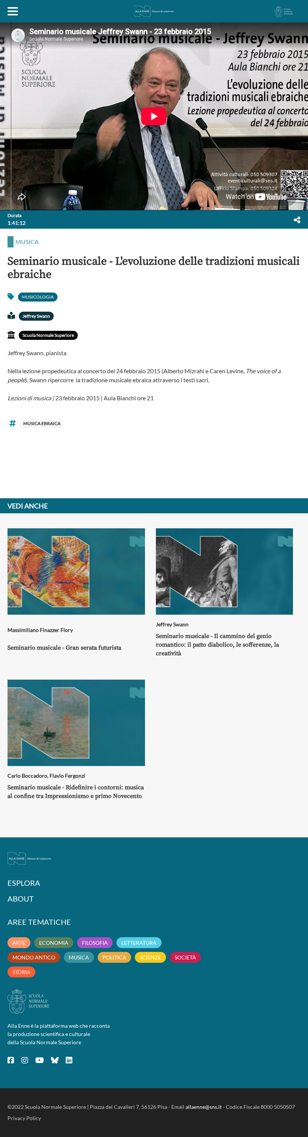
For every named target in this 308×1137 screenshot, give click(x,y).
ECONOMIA (53, 942)
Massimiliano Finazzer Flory (40, 630)
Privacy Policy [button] (24, 1118)
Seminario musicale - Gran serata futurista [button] (64, 647)
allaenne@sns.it (204, 1107)
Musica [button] (27, 241)
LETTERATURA (139, 942)
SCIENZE (150, 957)
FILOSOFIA (95, 942)
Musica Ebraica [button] (41, 423)
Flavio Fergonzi (67, 775)
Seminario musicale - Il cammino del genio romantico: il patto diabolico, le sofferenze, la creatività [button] (217, 644)
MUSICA (79, 957)
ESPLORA (24, 882)
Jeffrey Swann (172, 624)
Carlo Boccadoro (27, 775)
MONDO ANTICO (33, 957)
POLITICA (114, 957)
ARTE (19, 942)
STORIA (21, 972)
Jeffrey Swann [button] (36, 316)
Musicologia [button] (38, 297)
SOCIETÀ (185, 957)
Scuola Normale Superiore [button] (48, 335)
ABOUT (21, 898)
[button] (297, 219)
